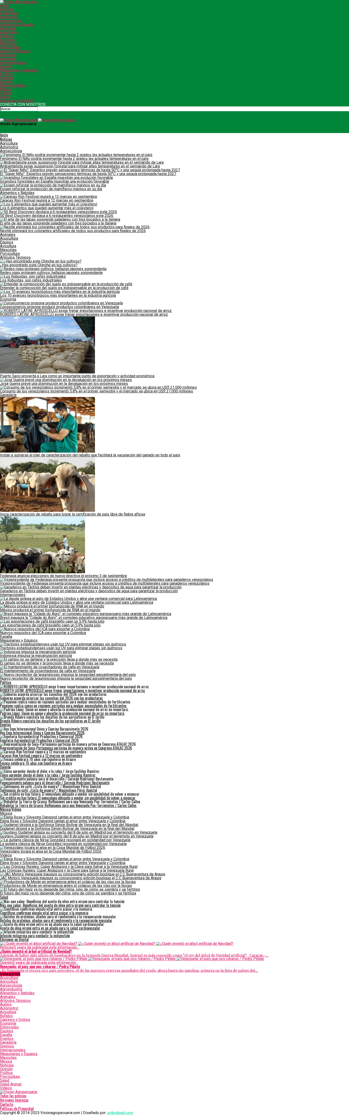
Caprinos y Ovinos (15, 1019)
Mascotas (8, 43)
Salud (4, 97)
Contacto (6, 1104)
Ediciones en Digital (16, 100)
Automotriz (9, 17)
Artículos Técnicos (15, 51)
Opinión (6, 81)
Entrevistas (9, 1027)
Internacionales (12, 62)
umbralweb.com (120, 1112)
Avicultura (8, 40)
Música (6, 89)
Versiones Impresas (14, 1100)
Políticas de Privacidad (17, 1108)
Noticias (7, 9)
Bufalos (6, 1016)
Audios (6, 1004)
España (6, 66)
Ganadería (8, 59)
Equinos (6, 36)
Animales (7, 28)
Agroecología (11, 21)
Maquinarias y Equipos (19, 70)
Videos (6, 93)
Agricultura (9, 13)
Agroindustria (11, 989)
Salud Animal (10, 1084)
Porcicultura (10, 47)
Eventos (7, 78)
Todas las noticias (13, 1096)
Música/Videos (13, 85)
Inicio (4, 5)
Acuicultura (9, 32)
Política (6, 74)
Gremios (7, 1046)
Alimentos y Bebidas (17, 24)
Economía (8, 55)
